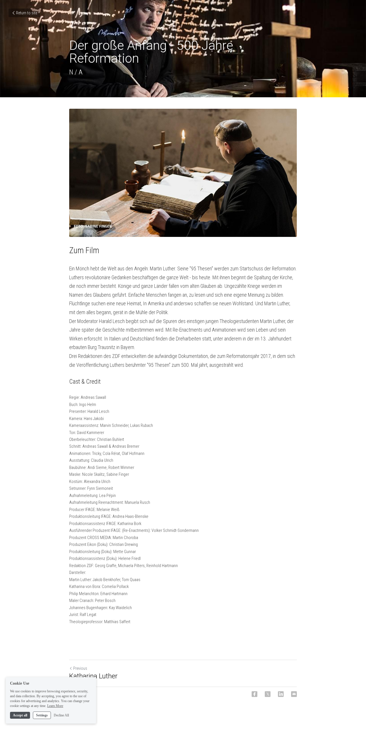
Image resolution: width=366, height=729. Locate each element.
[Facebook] (254, 694)
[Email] (294, 694)
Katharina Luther (93, 676)
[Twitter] (267, 694)
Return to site (26, 13)
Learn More (55, 706)
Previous (80, 668)
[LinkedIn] (281, 694)
